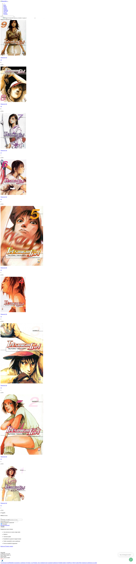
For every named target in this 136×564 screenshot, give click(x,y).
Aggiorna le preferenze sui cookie (89, 562)
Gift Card (5, 11)
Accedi (2, 526)
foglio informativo (30, 18)
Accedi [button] (5, 12)
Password (3, 521)
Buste (4, 5)
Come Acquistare (48, 562)
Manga (5, 6)
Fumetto (5, 8)
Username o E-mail (5, 519)
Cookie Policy (78, 562)
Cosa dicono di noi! (5, 562)
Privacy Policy (72, 562)
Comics (5, 7)
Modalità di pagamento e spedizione (17, 562)
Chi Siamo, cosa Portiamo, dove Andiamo (35, 562)
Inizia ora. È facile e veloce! (7, 546)
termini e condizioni (40, 18)
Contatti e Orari (65, 562)
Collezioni (5, 10)
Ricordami (4, 524)
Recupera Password (5, 525)
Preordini (5, 14)
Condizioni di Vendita (57, 562)
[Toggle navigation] (7, 1)
